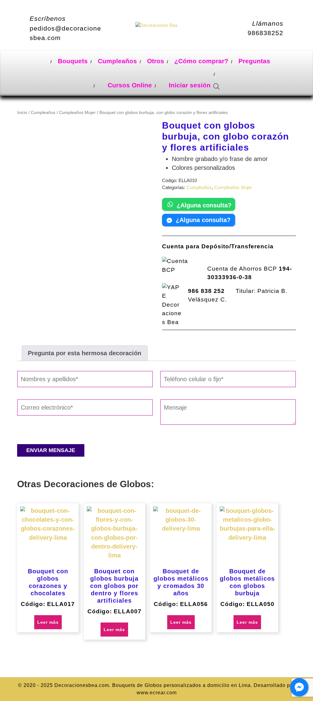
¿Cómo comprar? (201, 60)
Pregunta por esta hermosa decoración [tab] (84, 353)
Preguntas (254, 60)
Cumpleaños (117, 60)
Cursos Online (129, 85)
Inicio (22, 112)
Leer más (48, 622)
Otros (155, 60)
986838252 (265, 32)
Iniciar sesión (189, 85)
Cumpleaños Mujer (77, 112)
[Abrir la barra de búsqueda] (216, 85)
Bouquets (73, 60)
